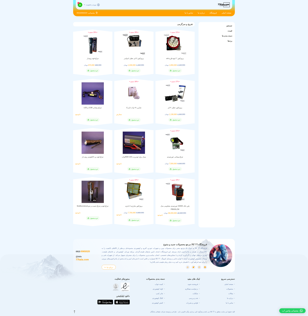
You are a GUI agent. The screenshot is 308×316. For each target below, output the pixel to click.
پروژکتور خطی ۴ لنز (175, 108)
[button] (175, 70)
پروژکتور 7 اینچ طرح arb (175, 58)
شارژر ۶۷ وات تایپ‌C (133, 108)
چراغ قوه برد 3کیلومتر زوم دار (92, 157)
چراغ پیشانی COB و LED (93, 108)
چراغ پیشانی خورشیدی (175, 157)
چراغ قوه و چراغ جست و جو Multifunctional (93, 206)
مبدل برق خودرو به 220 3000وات (134, 157)
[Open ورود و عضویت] (84, 4)
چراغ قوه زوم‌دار (93, 58)
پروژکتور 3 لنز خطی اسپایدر (134, 58)
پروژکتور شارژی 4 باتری (133, 206)
